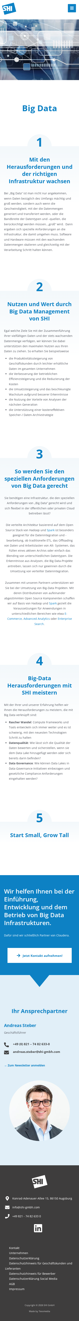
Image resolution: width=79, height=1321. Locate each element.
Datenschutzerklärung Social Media (33, 1279)
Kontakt (14, 1248)
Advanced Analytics (36, 619)
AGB (12, 1284)
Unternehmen (18, 1253)
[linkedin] (39, 1228)
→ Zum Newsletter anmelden (24, 1065)
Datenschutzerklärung (24, 1258)
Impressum (17, 1289)
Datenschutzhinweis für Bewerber (32, 1274)
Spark (50, 530)
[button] (39, 955)
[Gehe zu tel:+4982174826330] (39, 1045)
